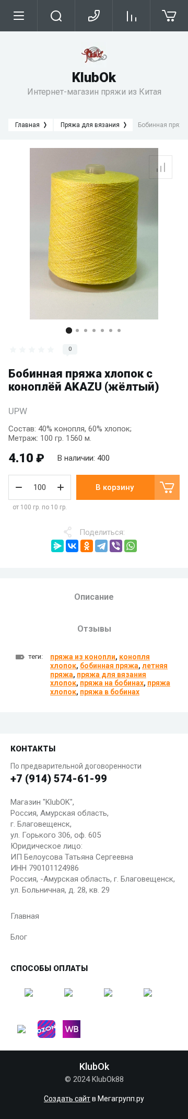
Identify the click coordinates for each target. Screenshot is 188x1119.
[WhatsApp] (130, 546)
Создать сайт (67, 1098)
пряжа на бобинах (112, 683)
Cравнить (160, 167)
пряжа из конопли (82, 657)
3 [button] (86, 330)
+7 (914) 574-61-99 (58, 778)
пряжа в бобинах (109, 692)
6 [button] (111, 330)
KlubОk (94, 77)
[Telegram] (101, 546)
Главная (24, 916)
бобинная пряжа (109, 665)
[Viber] (116, 546)
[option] (94, 233)
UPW (17, 411)
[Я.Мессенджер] (57, 546)
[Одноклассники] (86, 546)
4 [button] (94, 330)
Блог (18, 937)
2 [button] (77, 330)
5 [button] (102, 330)
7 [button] (119, 330)
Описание (94, 597)
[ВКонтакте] (72, 546)
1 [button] (69, 330)
